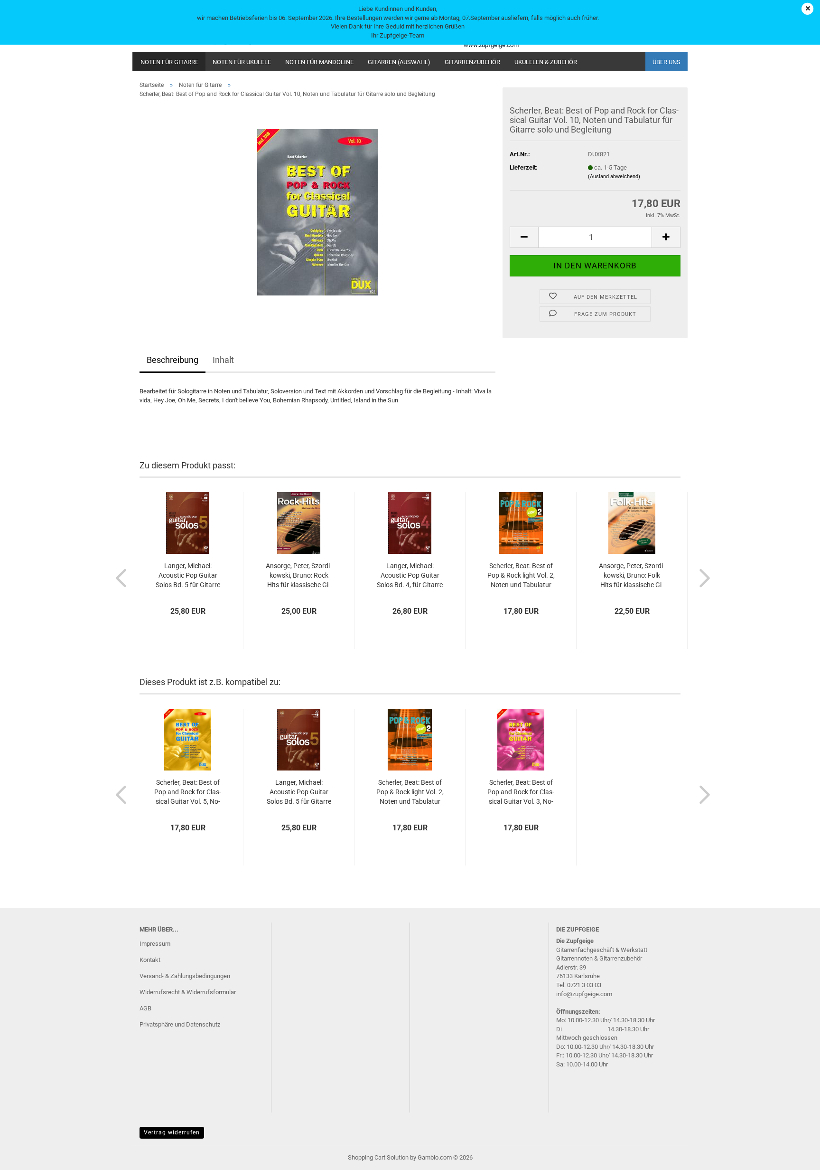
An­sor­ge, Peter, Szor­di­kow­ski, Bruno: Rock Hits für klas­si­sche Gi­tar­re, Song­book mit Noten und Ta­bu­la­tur (299, 576)
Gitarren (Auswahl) (399, 62)
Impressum (155, 943)
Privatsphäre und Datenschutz (180, 1024)
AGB (145, 1008)
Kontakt (150, 959)
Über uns (666, 62)
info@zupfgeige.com (584, 994)
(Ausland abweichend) (614, 176)
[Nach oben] (794, 1155)
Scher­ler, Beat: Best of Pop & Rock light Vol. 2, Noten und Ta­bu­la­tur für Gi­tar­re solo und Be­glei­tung (521, 576)
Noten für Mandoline (319, 62)
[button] (524, 237)
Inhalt (223, 360)
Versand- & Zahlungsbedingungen (185, 976)
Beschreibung (172, 360)
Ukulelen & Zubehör (545, 62)
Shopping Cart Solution (378, 1157)
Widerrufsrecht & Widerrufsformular (188, 992)
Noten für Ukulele (242, 62)
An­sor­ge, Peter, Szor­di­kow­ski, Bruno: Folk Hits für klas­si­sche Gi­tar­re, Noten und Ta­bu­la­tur (632, 576)
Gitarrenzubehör (472, 62)
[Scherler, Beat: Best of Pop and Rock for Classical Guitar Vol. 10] (317, 212)
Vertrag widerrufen (172, 1132)
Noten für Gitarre (169, 62)
